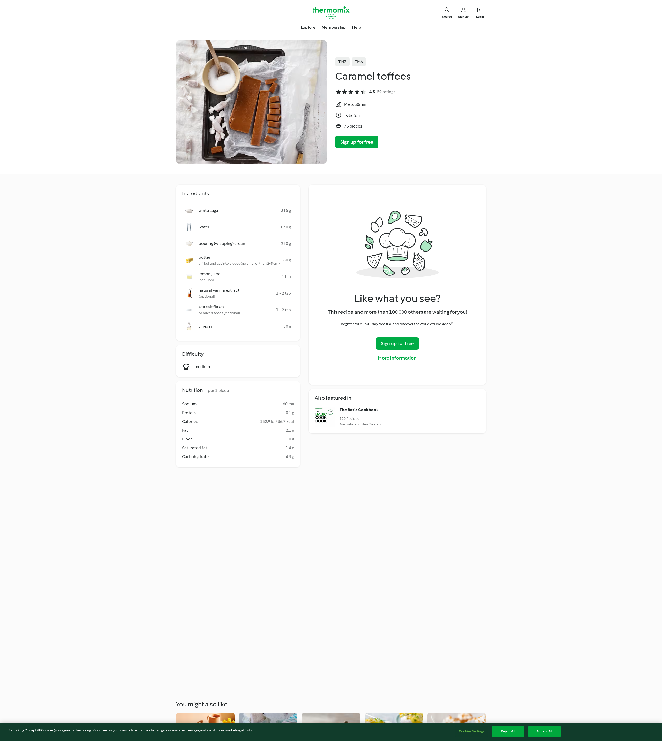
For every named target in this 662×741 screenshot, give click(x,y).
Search (447, 16)
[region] (331, 732)
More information (397, 358)
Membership (334, 27)
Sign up (463, 16)
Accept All (544, 731)
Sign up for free (356, 142)
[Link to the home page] (331, 12)
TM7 (342, 61)
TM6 (359, 61)
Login (480, 16)
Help (356, 27)
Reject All (508, 731)
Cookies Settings (472, 731)
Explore (308, 27)
